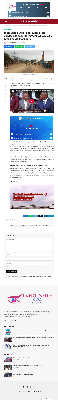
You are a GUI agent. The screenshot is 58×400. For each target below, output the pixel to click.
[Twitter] (5, 89)
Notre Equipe (38, 391)
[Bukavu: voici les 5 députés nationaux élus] (8, 359)
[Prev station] (37, 7)
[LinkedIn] (5, 93)
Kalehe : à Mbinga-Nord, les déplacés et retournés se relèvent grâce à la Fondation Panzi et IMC (33, 338)
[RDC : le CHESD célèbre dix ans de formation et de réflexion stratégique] (8, 332)
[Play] (29, 7)
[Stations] (51, 118)
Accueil (18, 391)
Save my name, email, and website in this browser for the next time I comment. (25, 267)
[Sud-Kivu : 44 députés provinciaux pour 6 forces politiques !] (8, 367)
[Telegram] (5, 100)
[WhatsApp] (5, 85)
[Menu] (6, 21)
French (45, 398)
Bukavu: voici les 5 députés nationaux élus (23, 357)
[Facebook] (5, 82)
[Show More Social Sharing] (36, 46)
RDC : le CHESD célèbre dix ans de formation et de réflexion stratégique (30, 330)
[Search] (52, 21)
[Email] (5, 96)
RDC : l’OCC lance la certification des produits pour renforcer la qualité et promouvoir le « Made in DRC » (31, 346)
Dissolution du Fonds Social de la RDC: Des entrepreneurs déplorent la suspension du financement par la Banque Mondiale (33, 373)
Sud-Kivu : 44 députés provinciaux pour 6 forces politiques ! (27, 365)
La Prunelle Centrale (12, 42)
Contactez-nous (27, 391)
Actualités (7, 29)
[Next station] (21, 7)
